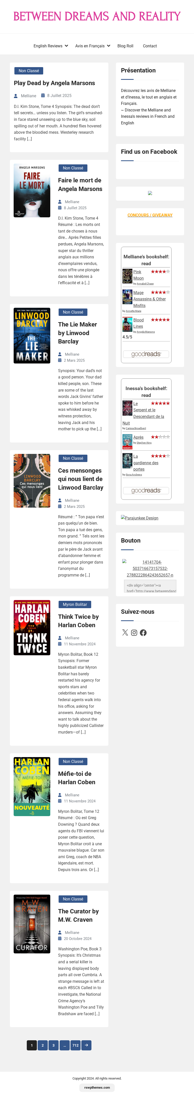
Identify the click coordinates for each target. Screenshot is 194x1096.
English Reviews (48, 46)
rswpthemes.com (97, 1087)
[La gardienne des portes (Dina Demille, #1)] (127, 467)
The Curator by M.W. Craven (78, 916)
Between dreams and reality (97, 16)
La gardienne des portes (145, 463)
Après (138, 437)
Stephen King (144, 442)
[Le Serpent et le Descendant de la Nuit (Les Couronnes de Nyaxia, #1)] (127, 414)
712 (75, 1045)
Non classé (29, 70)
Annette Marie (133, 311)
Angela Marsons (146, 331)
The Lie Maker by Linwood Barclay (77, 333)
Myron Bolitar (75, 604)
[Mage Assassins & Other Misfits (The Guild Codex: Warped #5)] (127, 302)
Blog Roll (125, 46)
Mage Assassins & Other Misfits (149, 299)
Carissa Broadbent (136, 428)
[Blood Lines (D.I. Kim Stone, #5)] (127, 330)
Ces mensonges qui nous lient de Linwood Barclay (80, 479)
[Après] (127, 449)
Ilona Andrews (134, 474)
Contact (150, 46)
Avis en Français (90, 46)
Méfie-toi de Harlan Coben (76, 778)
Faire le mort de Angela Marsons (80, 185)
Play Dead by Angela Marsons (54, 83)
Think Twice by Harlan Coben (78, 621)
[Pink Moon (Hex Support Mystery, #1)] (127, 282)
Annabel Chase (145, 283)
